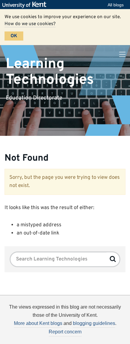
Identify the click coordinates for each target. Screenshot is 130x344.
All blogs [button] (116, 4)
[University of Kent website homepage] (25, 5)
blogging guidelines (94, 323)
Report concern (65, 331)
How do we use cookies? (30, 24)
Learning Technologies (50, 71)
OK (14, 36)
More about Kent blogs (38, 323)
